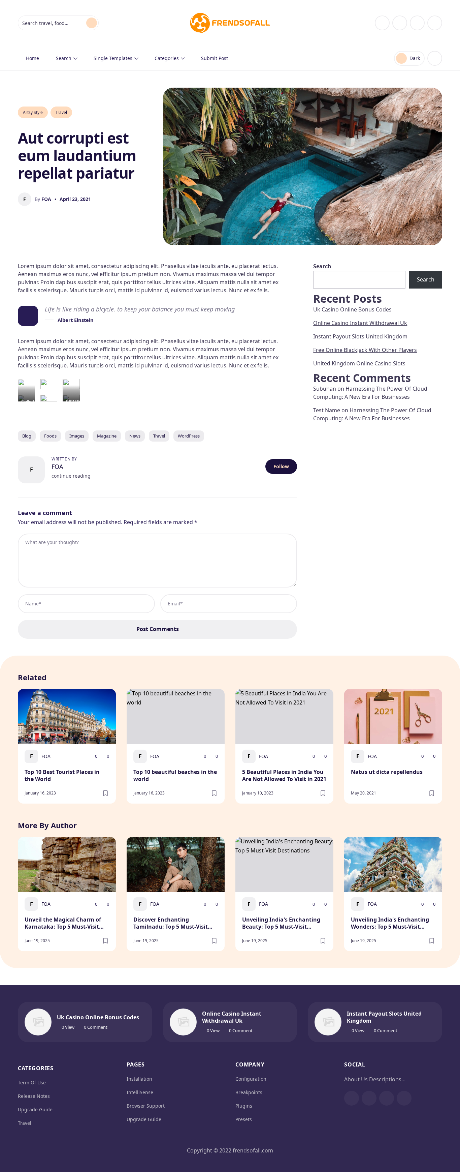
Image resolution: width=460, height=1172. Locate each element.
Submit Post (214, 58)
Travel (61, 112)
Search (63, 58)
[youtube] (417, 23)
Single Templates (113, 58)
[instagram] (399, 23)
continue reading (71, 476)
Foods (50, 436)
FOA (57, 466)
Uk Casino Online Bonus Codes (352, 309)
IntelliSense (140, 1092)
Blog (26, 436)
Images (76, 436)
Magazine (107, 436)
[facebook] (382, 23)
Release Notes (34, 1096)
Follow (281, 466)
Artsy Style (33, 112)
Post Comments (157, 629)
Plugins (243, 1106)
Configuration (250, 1079)
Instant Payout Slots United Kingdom (360, 336)
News (134, 436)
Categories (167, 58)
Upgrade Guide (35, 1109)
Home (32, 58)
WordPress (189, 436)
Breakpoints (248, 1092)
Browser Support (146, 1106)
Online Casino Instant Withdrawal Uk (360, 323)
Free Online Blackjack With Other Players (365, 350)
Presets (243, 1119)
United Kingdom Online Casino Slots (359, 363)
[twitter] (434, 23)
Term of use (32, 1082)
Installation (139, 1079)
